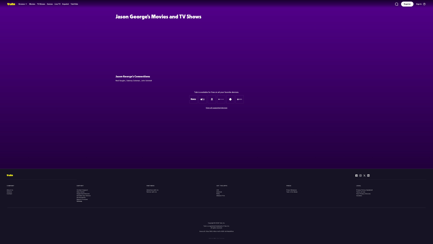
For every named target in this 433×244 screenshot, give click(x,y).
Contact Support (82, 190)
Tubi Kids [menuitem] (74, 4)
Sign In (419, 4)
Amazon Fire (220, 195)
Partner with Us (152, 192)
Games (50, 4)
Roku (218, 194)
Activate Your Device (84, 195)
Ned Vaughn (120, 81)
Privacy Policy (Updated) (364, 190)
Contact (9, 194)
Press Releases (291, 190)
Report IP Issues (82, 199)
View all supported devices (216, 108)
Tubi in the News (292, 192)
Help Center (81, 192)
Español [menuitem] (65, 4)
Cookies (359, 195)
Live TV (57, 4)
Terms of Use (360, 192)
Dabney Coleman (133, 81)
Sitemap (79, 201)
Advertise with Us (153, 190)
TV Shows (41, 4)
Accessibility (81, 197)
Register (407, 4)
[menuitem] (23, 4)
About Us (10, 190)
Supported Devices (83, 194)
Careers (9, 192)
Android (219, 192)
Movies (32, 4)
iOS (217, 190)
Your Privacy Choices (363, 194)
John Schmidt (146, 81)
